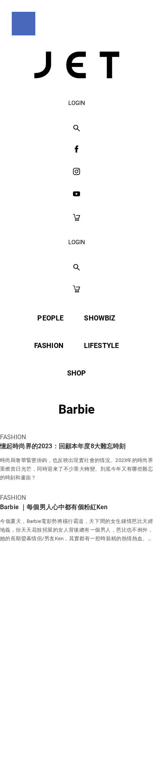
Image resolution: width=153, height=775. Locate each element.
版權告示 (128, 694)
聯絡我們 (76, 712)
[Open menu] (23, 23)
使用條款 (83, 694)
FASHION (49, 345)
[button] (76, 128)
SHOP (76, 373)
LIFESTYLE (101, 345)
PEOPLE (50, 318)
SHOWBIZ (99, 318)
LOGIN (76, 103)
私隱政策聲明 (31, 694)
